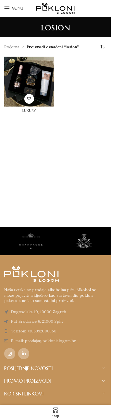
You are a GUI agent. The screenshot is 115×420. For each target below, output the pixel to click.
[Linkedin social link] (23, 353)
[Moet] (30, 241)
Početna (11, 46)
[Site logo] (55, 8)
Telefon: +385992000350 (33, 331)
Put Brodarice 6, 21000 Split (37, 321)
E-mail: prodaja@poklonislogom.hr (43, 340)
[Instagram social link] (9, 353)
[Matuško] (84, 241)
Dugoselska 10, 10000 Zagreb (38, 311)
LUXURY (29, 110)
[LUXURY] (29, 82)
